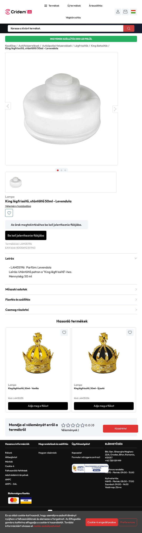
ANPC (8, 479)
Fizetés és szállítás (17, 299)
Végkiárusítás (73, 17)
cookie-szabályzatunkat (46, 526)
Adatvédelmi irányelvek (16, 475)
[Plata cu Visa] (26, 500)
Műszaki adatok (16, 289)
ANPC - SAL (11, 484)
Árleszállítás (95, 5)
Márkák (9, 461)
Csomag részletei (17, 310)
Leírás (9, 258)
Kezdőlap (10, 45)
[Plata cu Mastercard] (13, 500)
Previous (8, 106)
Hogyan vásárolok (47, 452)
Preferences (127, 522)
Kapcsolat (77, 452)
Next (115, 109)
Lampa (9, 196)
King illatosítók (99, 45)
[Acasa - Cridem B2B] (18, 11)
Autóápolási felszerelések (57, 45)
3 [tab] (65, 170)
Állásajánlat (11, 457)
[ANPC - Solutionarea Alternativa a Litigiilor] (90, 468)
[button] (118, 11)
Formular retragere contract (86, 457)
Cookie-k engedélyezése (101, 522)
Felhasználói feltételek (16, 470)
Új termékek (74, 5)
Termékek (54, 5)
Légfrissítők (81, 45)
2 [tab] (61, 170)
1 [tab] (58, 170)
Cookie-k (9, 466)
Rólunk (8, 452)
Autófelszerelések (28, 45)
